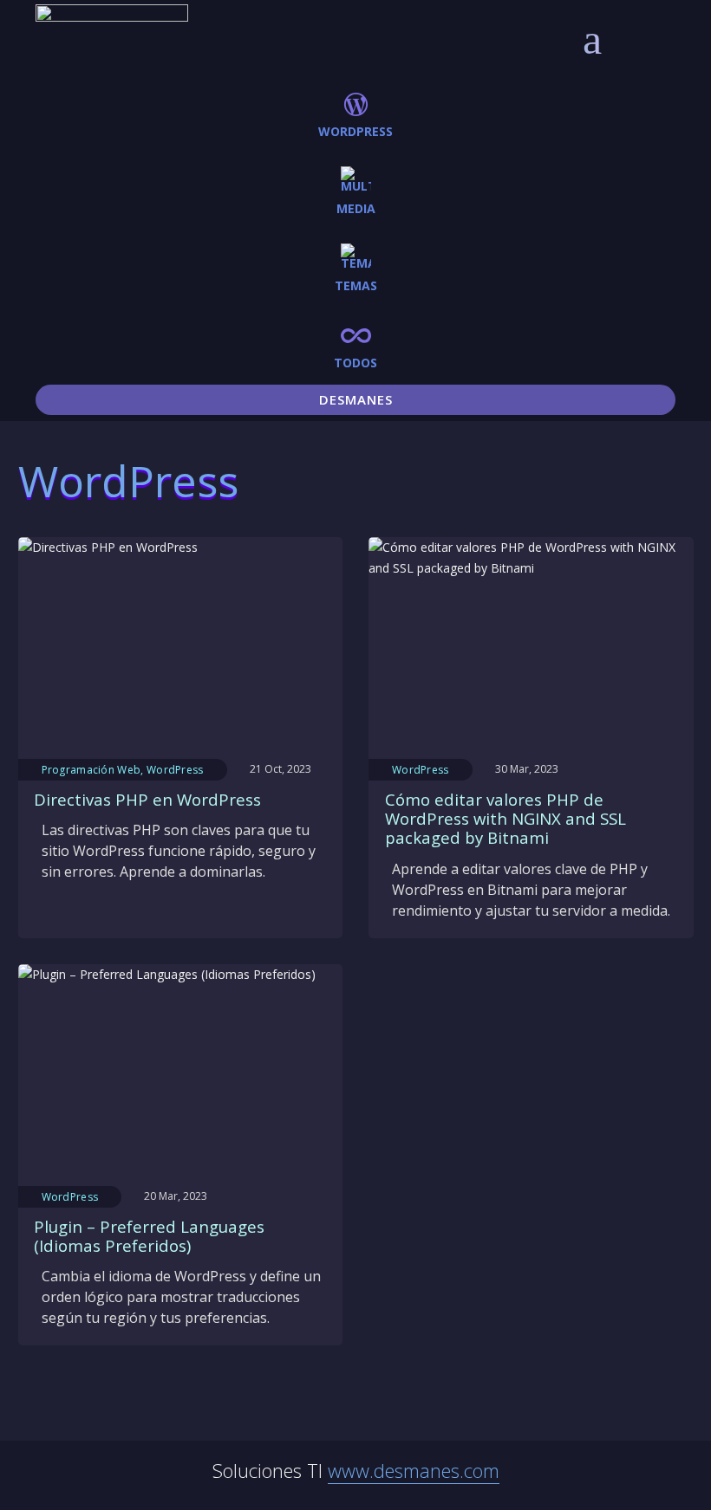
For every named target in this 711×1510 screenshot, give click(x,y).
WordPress (175, 769)
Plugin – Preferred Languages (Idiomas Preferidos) (149, 1235)
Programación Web (91, 769)
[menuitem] (355, 113)
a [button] (592, 39)
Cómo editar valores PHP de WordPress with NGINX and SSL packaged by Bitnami (505, 818)
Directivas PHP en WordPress (147, 799)
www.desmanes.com (413, 1470)
